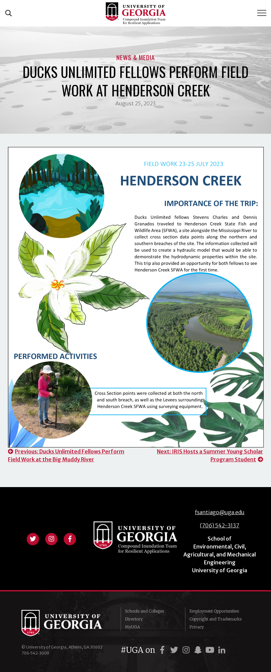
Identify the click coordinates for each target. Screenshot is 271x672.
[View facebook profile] (70, 538)
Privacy (196, 626)
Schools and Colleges (144, 611)
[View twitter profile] (33, 538)
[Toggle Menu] (262, 13)
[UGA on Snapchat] (199, 650)
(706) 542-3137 (219, 525)
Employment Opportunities (214, 611)
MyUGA (132, 626)
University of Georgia (66, 623)
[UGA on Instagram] (187, 650)
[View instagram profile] (51, 538)
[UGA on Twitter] (175, 650)
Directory (134, 619)
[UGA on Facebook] (163, 650)
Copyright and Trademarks (215, 619)
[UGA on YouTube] (211, 650)
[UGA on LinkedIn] (222, 650)
